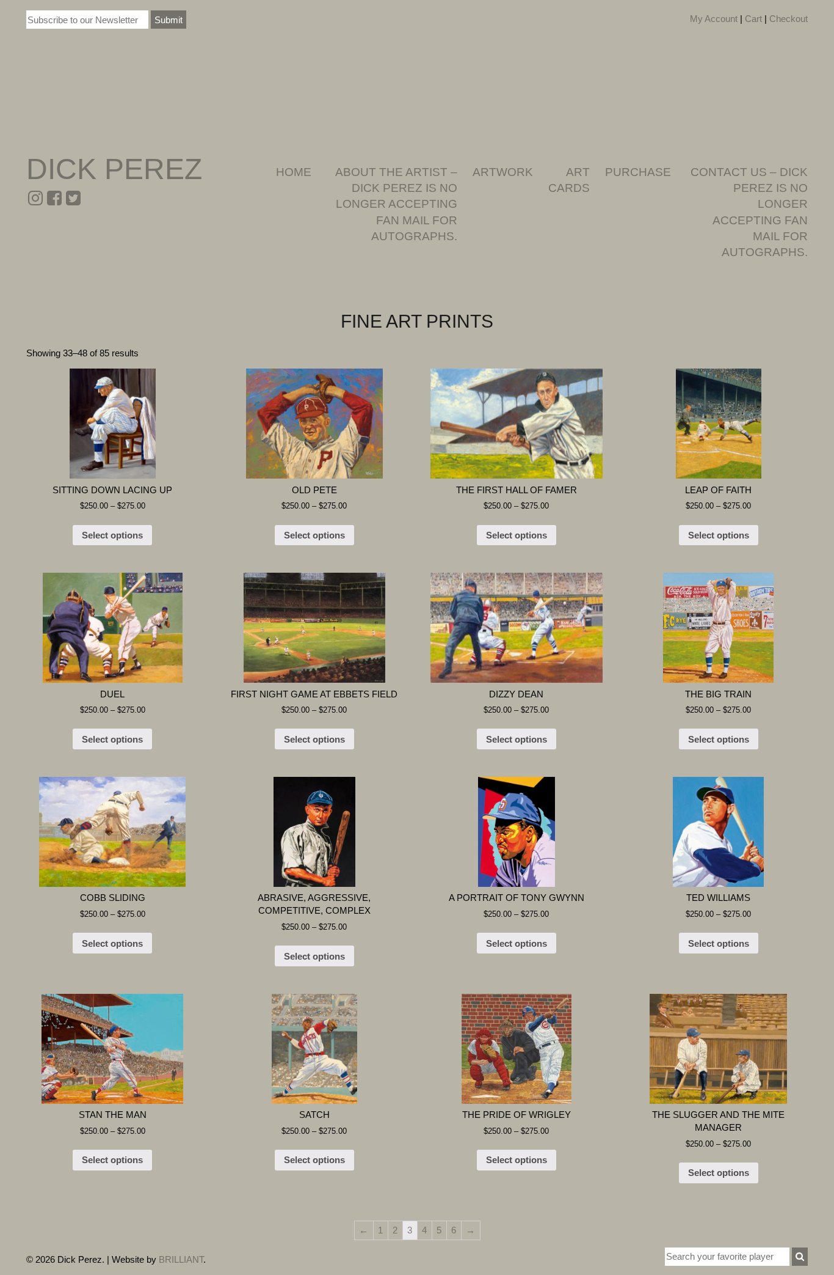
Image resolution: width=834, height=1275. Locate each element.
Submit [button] (168, 20)
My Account (714, 18)
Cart (753, 18)
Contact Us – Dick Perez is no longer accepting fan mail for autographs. (749, 212)
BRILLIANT (181, 1259)
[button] (800, 1256)
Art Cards (569, 180)
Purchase (638, 172)
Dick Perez (114, 169)
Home (293, 172)
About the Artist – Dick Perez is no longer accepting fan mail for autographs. (396, 204)
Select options (112, 535)
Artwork (503, 172)
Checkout (788, 18)
